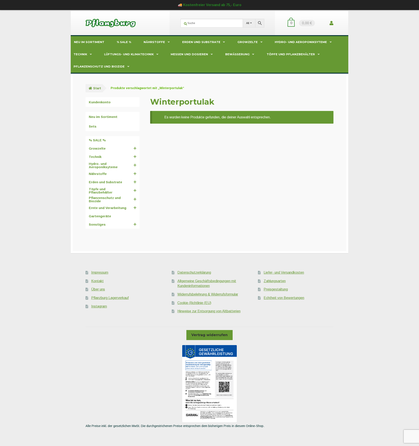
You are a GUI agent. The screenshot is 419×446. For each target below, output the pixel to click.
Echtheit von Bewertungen (284, 298)
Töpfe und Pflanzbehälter (291, 54)
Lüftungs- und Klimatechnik (129, 54)
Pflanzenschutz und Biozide (99, 66)
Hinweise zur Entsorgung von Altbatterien (208, 311)
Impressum (99, 272)
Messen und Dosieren (189, 54)
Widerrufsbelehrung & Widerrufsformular (207, 294)
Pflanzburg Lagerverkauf (110, 298)
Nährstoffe (154, 42)
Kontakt (97, 281)
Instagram (99, 306)
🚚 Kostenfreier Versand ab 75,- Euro (209, 5)
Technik (80, 54)
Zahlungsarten (275, 281)
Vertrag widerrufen (209, 335)
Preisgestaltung (276, 289)
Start (97, 88)
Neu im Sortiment (89, 42)
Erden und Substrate (201, 42)
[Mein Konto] (331, 23)
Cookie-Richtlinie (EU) (194, 303)
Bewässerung (237, 54)
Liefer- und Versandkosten (284, 272)
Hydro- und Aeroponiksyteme (301, 42)
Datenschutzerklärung (194, 272)
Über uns (98, 289)
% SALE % (124, 42)
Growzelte (247, 42)
